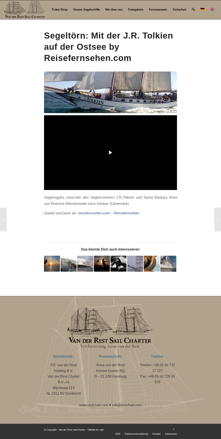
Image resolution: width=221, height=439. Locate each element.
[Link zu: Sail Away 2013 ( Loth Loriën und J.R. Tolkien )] (69, 264)
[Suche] (193, 9)
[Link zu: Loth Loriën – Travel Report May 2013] (135, 264)
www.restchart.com (93, 405)
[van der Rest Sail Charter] (110, 92)
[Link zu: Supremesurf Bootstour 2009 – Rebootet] (152, 264)
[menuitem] (59, 9)
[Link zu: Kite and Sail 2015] (102, 264)
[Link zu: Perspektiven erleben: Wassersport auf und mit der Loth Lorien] (168, 264)
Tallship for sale (95, 429)
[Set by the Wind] (217, 219)
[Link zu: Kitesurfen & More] (118, 264)
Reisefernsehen (126, 213)
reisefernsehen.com (94, 213)
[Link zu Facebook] (173, 429)
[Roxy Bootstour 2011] (3, 219)
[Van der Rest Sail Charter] (25, 9)
